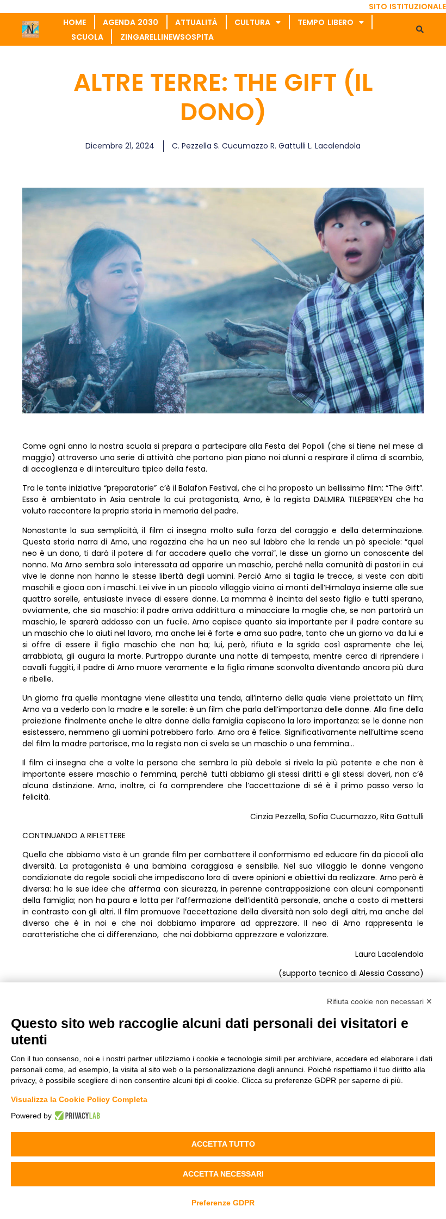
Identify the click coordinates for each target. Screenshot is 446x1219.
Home (74, 22)
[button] (420, 29)
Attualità (196, 22)
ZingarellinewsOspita (167, 37)
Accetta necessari (223, 1174)
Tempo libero (325, 22)
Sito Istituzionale (407, 6)
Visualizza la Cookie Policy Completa (79, 1099)
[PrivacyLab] (76, 1115)
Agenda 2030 (130, 22)
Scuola (87, 37)
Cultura (252, 22)
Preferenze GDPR (223, 1202)
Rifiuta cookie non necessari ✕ (379, 1001)
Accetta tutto (223, 1144)
